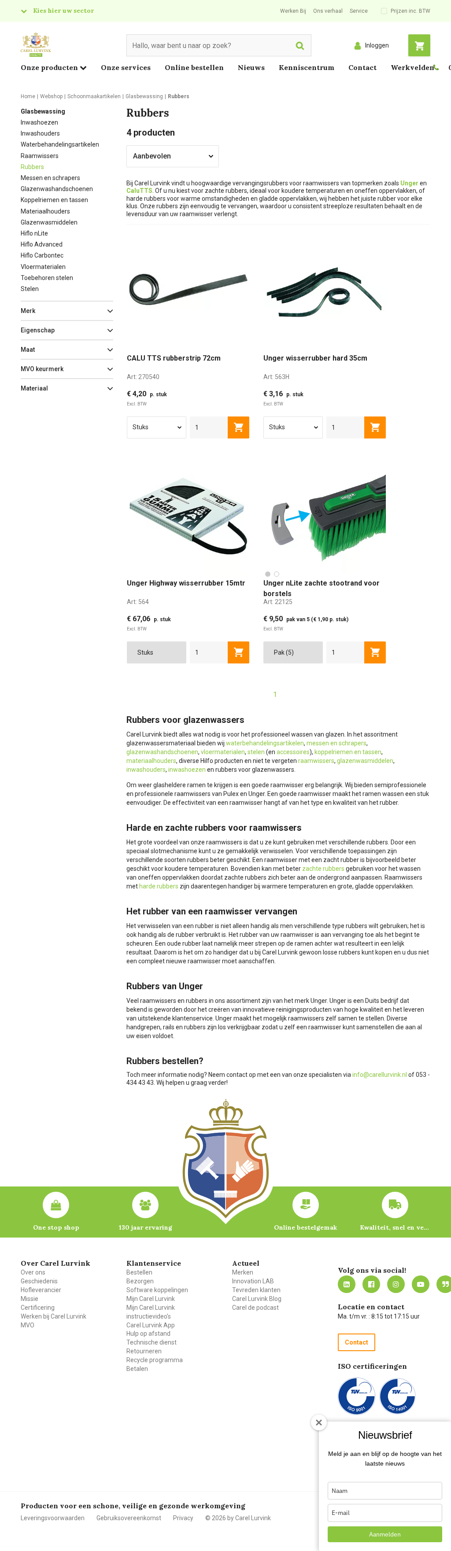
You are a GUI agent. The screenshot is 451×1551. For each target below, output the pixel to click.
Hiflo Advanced (42, 244)
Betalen (137, 1368)
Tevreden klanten (256, 1289)
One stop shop (56, 1227)
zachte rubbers (323, 868)
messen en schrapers (336, 743)
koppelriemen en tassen (347, 751)
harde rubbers (158, 886)
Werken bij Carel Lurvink (53, 1316)
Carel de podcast (255, 1307)
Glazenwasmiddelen (49, 222)
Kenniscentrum (306, 67)
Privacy (183, 1518)
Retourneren (144, 1351)
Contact (362, 67)
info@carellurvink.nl (379, 1074)
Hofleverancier (41, 1289)
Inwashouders (40, 133)
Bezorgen (140, 1281)
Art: (143, 376)
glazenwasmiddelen (365, 760)
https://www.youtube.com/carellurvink (420, 1284)
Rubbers (32, 166)
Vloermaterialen (43, 266)
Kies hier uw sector (63, 11)
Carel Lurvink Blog (256, 1298)
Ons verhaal (328, 11)
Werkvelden (412, 67)
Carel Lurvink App (150, 1325)
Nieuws (251, 67)
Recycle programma (154, 1359)
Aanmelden (385, 1534)
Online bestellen (194, 67)
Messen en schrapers (50, 177)
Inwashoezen (39, 122)
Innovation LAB (253, 1281)
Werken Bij (293, 11)
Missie (29, 1298)
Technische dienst (151, 1342)
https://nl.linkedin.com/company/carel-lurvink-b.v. (346, 1284)
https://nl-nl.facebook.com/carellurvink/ (371, 1284)
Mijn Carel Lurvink (150, 1298)
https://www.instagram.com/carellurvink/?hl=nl (396, 1284)
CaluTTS (139, 190)
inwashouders (146, 769)
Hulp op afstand (148, 1333)
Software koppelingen (157, 1289)
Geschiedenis (39, 1281)
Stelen (30, 288)
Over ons (33, 1272)
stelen (256, 751)
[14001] (397, 1396)
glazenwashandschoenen (162, 751)
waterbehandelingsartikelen (265, 743)
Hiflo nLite (34, 233)
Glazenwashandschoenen (57, 188)
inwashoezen (187, 769)
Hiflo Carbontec (42, 255)
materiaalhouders (151, 760)
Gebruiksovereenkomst (128, 1518)
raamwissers (316, 760)
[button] (67, 311)
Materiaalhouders (45, 211)
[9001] (356, 1396)
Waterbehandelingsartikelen (60, 144)
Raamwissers (40, 155)
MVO (27, 1325)
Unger (409, 183)
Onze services (126, 67)
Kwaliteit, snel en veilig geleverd (395, 1227)
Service (359, 11)
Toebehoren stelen (47, 277)
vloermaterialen (223, 751)
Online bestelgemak (305, 1227)
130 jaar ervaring (145, 1227)
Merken (242, 1272)
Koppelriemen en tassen (54, 199)
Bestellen (139, 1272)
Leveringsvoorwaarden (53, 1518)
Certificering (38, 1307)
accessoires (293, 751)
